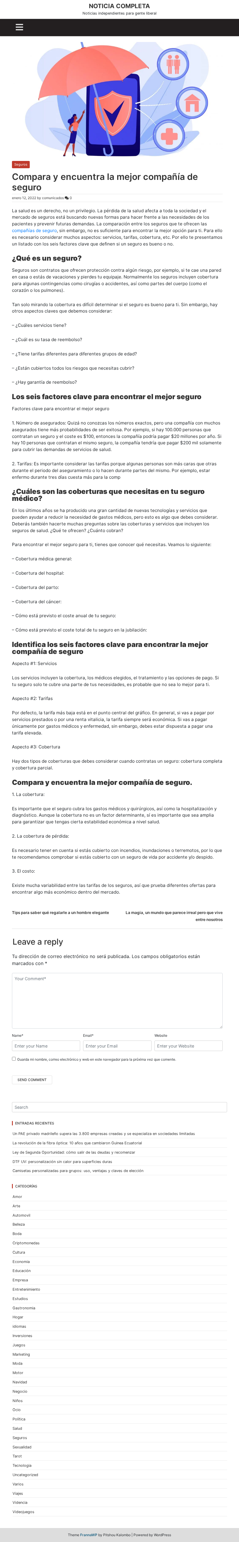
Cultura (19, 1252)
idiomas (19, 1326)
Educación (22, 1271)
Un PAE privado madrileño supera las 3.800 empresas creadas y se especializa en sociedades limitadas (104, 1133)
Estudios (20, 1299)
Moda (17, 1363)
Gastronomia (24, 1308)
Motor (18, 1373)
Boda (17, 1234)
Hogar (18, 1317)
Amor (17, 1196)
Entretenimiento (26, 1289)
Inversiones (22, 1336)
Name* (17, 1035)
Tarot (17, 1456)
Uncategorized (25, 1475)
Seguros (20, 164)
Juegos (19, 1345)
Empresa (20, 1280)
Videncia (20, 1502)
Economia (21, 1261)
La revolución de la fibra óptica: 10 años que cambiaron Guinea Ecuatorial (77, 1143)
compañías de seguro (34, 230)
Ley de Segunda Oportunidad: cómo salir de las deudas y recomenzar (74, 1152)
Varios (18, 1484)
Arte (16, 1206)
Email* (88, 1035)
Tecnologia (22, 1465)
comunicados (53, 198)
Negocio (20, 1391)
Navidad (20, 1382)
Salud (17, 1428)
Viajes (18, 1493)
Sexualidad (22, 1447)
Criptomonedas (26, 1243)
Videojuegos (23, 1512)
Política (19, 1419)
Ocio (17, 1410)
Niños (18, 1401)
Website (160, 1035)
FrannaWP (88, 1535)
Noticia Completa (119, 6)
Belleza (19, 1224)
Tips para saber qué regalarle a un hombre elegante (60, 912)
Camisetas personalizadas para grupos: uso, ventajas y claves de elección (78, 1171)
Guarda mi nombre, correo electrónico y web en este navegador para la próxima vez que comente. (96, 1059)
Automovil (21, 1215)
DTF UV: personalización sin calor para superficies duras (62, 1161)
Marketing (21, 1354)
